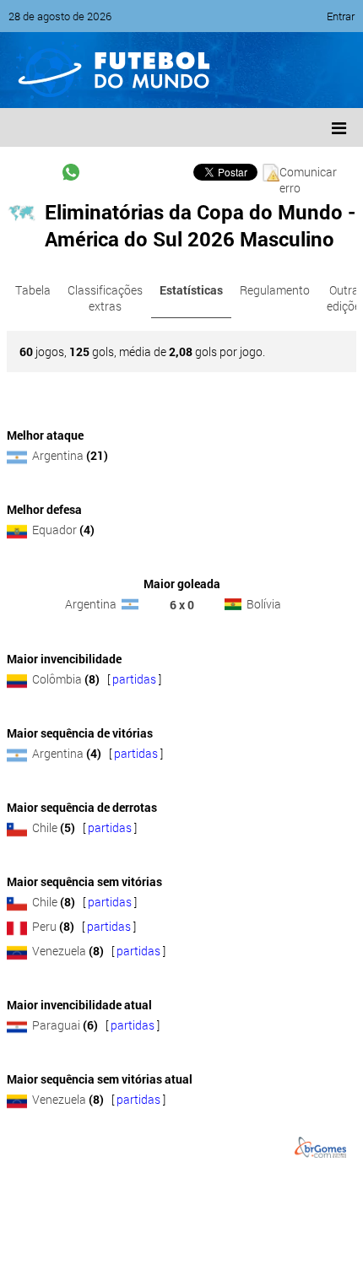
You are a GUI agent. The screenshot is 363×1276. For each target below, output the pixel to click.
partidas (134, 679)
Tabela (33, 290)
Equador (54, 530)
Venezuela (59, 951)
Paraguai (56, 1025)
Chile (44, 827)
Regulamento (275, 290)
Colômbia (57, 679)
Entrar (341, 16)
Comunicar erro (308, 172)
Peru (44, 926)
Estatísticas (191, 290)
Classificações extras (105, 298)
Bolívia (264, 604)
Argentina (58, 455)
